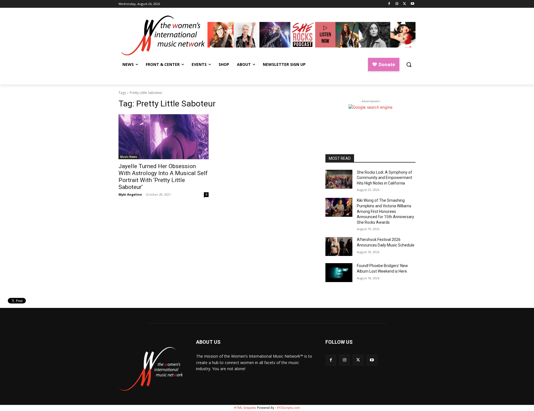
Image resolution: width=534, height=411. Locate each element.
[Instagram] (397, 4)
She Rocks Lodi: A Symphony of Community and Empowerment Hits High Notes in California (384, 177)
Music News (128, 157)
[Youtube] (412, 4)
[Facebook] (389, 4)
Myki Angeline (130, 194)
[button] (409, 64)
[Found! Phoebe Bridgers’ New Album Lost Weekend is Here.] (338, 272)
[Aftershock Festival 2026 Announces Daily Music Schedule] (338, 246)
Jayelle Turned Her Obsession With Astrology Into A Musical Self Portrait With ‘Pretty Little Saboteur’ (163, 176)
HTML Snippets (245, 408)
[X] (404, 4)
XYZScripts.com (288, 408)
